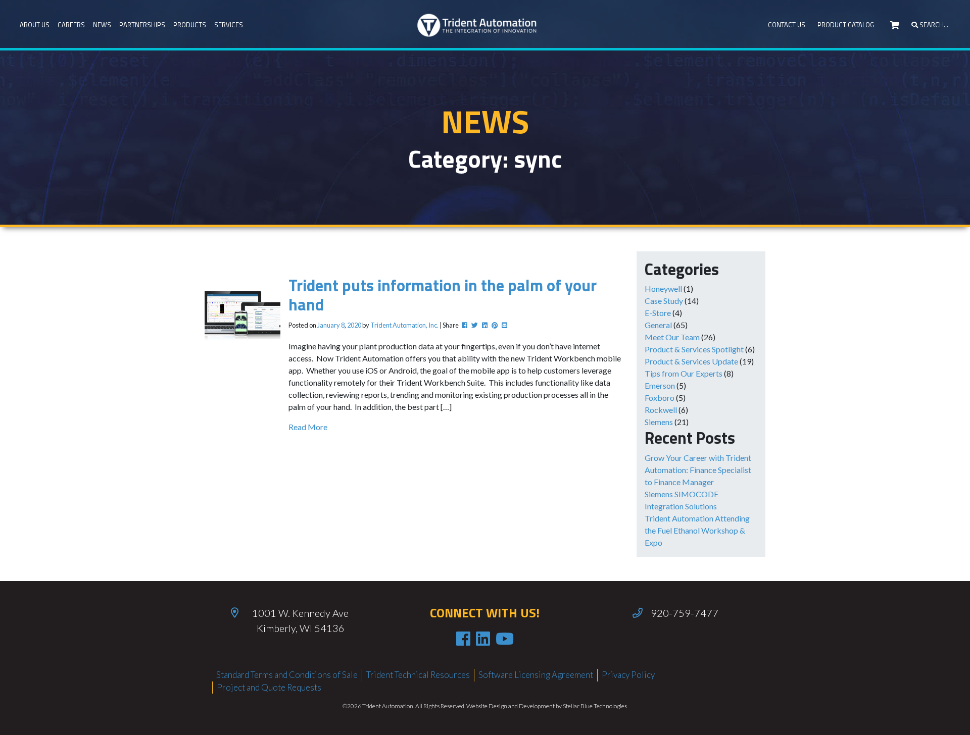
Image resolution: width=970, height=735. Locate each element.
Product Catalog (845, 25)
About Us (35, 25)
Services (228, 25)
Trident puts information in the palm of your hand (442, 295)
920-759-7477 (684, 613)
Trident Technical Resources (418, 674)
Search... (933, 25)
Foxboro (659, 397)
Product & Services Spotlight (694, 349)
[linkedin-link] (483, 638)
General (658, 325)
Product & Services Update (691, 361)
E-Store (658, 313)
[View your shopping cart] (894, 25)
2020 (354, 325)
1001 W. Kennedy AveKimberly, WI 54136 (300, 620)
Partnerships (142, 25)
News (102, 25)
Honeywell (663, 288)
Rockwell (661, 409)
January (328, 325)
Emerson (660, 385)
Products (189, 25)
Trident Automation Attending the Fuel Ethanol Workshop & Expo (697, 530)
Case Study (664, 300)
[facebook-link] (463, 638)
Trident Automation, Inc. (404, 325)
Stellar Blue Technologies (595, 706)
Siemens (659, 422)
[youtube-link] (505, 638)
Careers (71, 25)
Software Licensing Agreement (535, 674)
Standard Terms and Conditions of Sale (287, 674)
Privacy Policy (628, 674)
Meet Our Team (672, 337)
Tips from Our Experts (683, 373)
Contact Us (786, 25)
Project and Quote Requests (269, 687)
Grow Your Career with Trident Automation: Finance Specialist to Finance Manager (698, 470)
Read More (307, 427)
